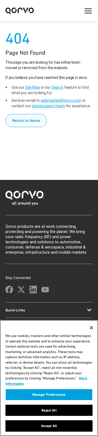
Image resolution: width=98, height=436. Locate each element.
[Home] (49, 199)
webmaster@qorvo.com (61, 100)
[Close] (91, 328)
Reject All (48, 410)
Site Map (32, 87)
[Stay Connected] (9, 289)
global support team (48, 106)
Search (57, 87)
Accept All (49, 426)
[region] (49, 378)
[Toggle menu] (88, 11)
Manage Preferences (49, 394)
